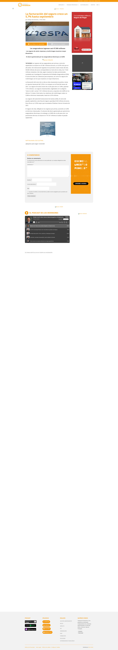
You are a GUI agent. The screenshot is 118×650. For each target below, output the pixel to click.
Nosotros (80, 1)
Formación (63, 636)
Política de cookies (46, 647)
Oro (61, 633)
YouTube (47, 628)
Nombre (29, 180)
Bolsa (61, 623)
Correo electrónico (31, 184)
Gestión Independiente (66, 621)
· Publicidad (80, 633)
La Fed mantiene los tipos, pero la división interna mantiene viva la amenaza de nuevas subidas (58, 358)
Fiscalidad (62, 638)
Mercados (61, 4)
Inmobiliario (63, 631)
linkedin (47, 625)
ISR (61, 628)
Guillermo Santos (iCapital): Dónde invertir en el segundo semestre (48, 495)
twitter (47, 621)
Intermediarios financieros (67, 640)
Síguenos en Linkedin (59, 44)
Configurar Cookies (55, 647)
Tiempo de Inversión (33, 19)
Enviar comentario (31, 196)
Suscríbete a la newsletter (37, 44)
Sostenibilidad (84, 4)
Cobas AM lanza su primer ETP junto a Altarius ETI (42, 547)
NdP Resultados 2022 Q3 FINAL (34, 140)
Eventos (93, 4)
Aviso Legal (38, 647)
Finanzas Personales (72, 4)
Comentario (30, 164)
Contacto (86, 1)
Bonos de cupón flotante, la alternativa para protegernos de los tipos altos (50, 303)
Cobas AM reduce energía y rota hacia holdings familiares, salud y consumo (51, 602)
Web (28, 188)
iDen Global (90, 647)
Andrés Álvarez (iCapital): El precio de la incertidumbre (44, 443)
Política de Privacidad (30, 647)
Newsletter (97, 1)
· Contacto (80, 631)
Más (98, 4)
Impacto (62, 626)
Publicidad (91, 1)
